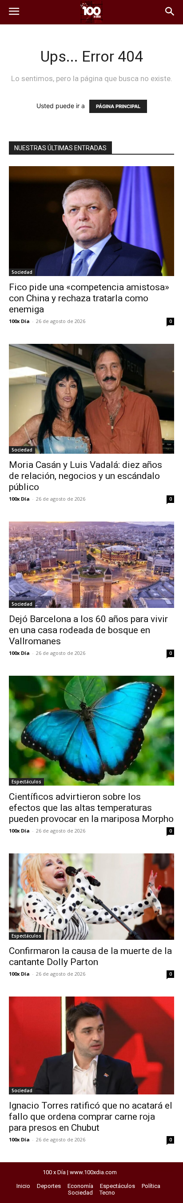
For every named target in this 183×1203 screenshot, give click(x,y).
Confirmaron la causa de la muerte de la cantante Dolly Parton (90, 956)
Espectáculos (26, 782)
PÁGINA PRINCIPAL (118, 106)
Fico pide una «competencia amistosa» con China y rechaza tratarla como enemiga (89, 298)
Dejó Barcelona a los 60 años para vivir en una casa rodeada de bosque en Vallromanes (88, 630)
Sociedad (22, 272)
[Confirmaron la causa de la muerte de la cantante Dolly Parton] (91, 896)
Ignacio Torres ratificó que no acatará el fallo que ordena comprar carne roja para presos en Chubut (90, 1116)
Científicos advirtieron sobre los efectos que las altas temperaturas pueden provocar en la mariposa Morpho (91, 807)
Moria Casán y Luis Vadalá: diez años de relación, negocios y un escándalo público (85, 475)
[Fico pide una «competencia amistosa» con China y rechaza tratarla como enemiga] (91, 221)
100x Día (19, 321)
